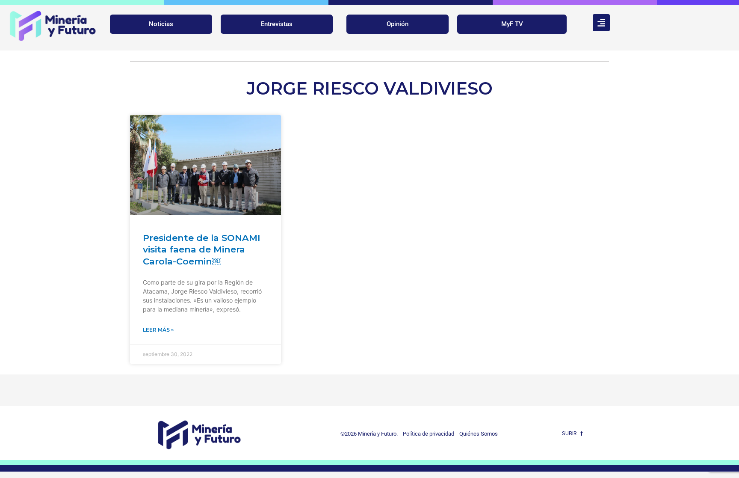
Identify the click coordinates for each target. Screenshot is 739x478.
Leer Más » (158, 330)
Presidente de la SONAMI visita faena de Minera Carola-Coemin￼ (201, 249)
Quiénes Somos (478, 433)
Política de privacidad (426, 433)
